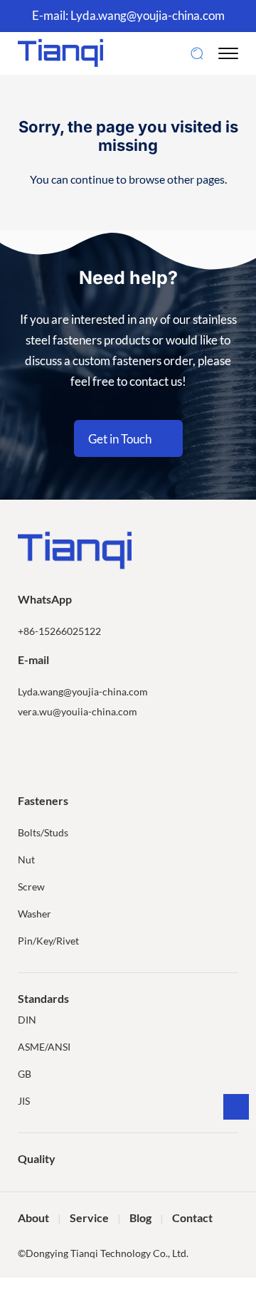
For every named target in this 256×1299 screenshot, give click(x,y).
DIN (27, 1020)
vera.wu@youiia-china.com (77, 711)
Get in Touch (119, 438)
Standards (43, 998)
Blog (140, 1217)
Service (89, 1217)
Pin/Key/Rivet (48, 941)
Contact (192, 1217)
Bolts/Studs (43, 832)
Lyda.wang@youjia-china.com (147, 15)
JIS (24, 1101)
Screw (31, 886)
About (33, 1217)
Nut (26, 859)
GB (24, 1074)
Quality (36, 1158)
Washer (34, 914)
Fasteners (43, 800)
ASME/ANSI (44, 1047)
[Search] (197, 53)
